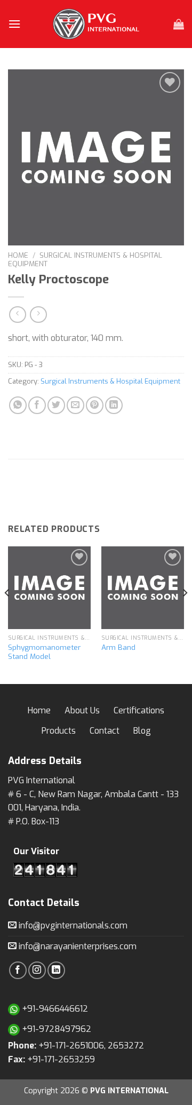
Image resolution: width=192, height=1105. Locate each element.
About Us (82, 710)
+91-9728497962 (55, 1029)
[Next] (184, 614)
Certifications (139, 710)
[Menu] (14, 24)
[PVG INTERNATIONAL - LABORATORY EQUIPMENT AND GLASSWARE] (96, 24)
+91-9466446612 (54, 1008)
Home (18, 255)
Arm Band (118, 647)
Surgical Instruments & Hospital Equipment (85, 259)
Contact (104, 730)
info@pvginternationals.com (72, 925)
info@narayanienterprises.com (77, 946)
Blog (142, 730)
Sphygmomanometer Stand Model (44, 652)
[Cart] (178, 24)
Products (59, 730)
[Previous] (7, 614)
